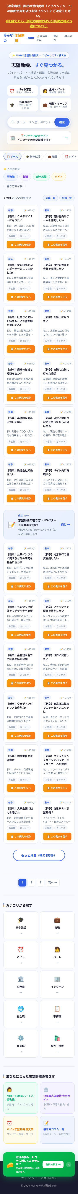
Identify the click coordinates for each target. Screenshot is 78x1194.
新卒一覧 (50, 198)
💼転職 (52, 156)
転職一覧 (67, 198)
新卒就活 (41, 176)
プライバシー (29, 1178)
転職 (25, 176)
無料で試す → (53, 1164)
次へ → (52, 882)
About (68, 36)
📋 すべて (12, 156)
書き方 (56, 38)
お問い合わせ (49, 1178)
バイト (59, 176)
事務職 (11, 176)
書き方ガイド (14, 186)
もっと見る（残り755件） (39, 855)
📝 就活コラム (41, 38)
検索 (62, 122)
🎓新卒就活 (33, 156)
